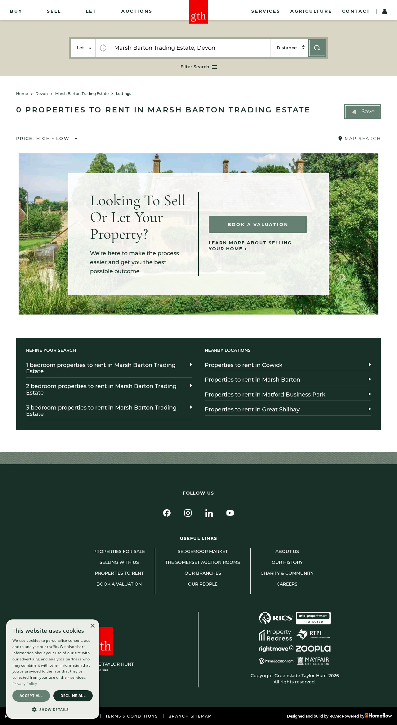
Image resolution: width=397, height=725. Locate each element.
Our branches (203, 573)
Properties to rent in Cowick (244, 365)
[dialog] (52, 669)
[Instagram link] (188, 513)
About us (287, 551)
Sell (54, 11)
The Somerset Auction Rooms (202, 562)
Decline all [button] (73, 695)
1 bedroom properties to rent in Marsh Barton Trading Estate (101, 368)
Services (265, 11)
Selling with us (119, 562)
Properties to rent (119, 573)
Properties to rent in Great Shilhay (252, 409)
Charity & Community (287, 573)
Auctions (136, 11)
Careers (287, 584)
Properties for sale (119, 551)
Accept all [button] (31, 695)
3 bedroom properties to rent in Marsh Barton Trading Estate (101, 411)
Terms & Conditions (131, 716)
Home (22, 94)
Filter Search (195, 67)
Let (91, 11)
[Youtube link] (230, 513)
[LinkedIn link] (209, 513)
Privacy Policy (24, 683)
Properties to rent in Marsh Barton (252, 379)
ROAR (335, 716)
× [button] (92, 626)
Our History (287, 562)
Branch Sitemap (190, 716)
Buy (16, 11)
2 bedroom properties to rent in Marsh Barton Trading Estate (101, 389)
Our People (202, 584)
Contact (356, 11)
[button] (362, 111)
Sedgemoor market (203, 551)
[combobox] (190, 48)
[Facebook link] (167, 513)
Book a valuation (119, 584)
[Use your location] (103, 48)
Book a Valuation (258, 224)
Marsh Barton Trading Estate (82, 94)
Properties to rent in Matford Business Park (265, 394)
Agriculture (311, 11)
